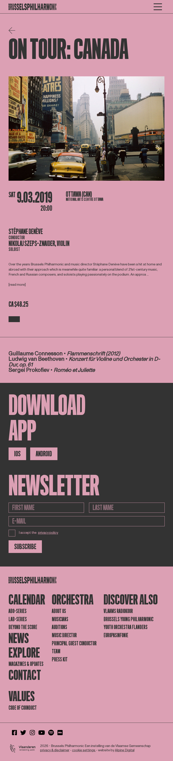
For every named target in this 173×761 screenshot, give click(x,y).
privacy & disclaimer (54, 750)
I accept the (38, 532)
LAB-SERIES (18, 619)
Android (44, 454)
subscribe (25, 547)
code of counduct (23, 708)
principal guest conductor (74, 643)
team (56, 651)
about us (59, 611)
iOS (17, 454)
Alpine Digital (124, 750)
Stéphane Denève (26, 231)
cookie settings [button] (84, 750)
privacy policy (48, 533)
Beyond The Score (23, 627)
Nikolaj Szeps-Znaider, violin (39, 243)
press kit (60, 659)
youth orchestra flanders (126, 627)
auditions (59, 627)
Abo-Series (18, 611)
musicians (60, 619)
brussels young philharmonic (128, 619)
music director (64, 635)
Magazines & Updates (26, 664)
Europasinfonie (116, 635)
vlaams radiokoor (118, 611)
